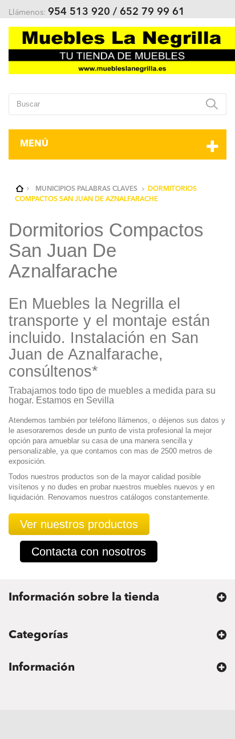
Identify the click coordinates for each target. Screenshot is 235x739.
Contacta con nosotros (88, 551)
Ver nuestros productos (79, 524)
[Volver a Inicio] (20, 189)
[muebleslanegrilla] (122, 50)
